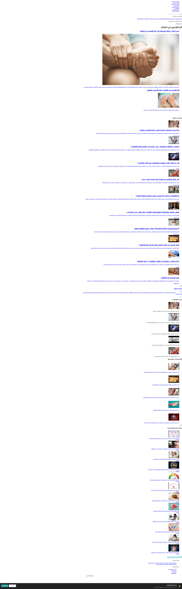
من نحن (174, 569)
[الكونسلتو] (174, 558)
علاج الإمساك (153, 19)
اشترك (4, 585)
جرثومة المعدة (140, 19)
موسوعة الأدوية (160, 564)
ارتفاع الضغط (178, 19)
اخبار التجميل (176, 136)
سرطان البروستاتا (170, 19)
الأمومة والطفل (172, 564)
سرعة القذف (147, 19)
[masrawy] (175, 581)
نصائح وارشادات (172, 563)
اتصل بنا (170, 569)
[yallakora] (169, 581)
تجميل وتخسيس (157, 563)
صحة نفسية (176, 185)
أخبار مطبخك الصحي (174, 250)
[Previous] (181, 297)
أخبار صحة (176, 218)
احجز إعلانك (173, 570)
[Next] (180, 297)
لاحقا (12, 585)
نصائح (177, 152)
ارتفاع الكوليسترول (161, 19)
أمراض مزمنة (165, 563)
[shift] (162, 581)
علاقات (177, 440)
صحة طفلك (176, 283)
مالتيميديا (166, 564)
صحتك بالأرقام (178, 289)
